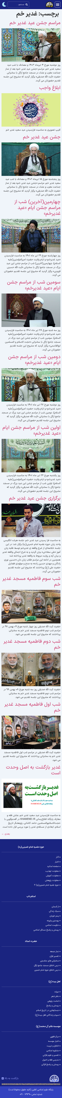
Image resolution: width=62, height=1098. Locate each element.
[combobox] (18, 5)
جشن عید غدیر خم (41, 137)
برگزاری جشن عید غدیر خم (34, 498)
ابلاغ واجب (49, 88)
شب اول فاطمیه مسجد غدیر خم (32, 707)
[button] (57, 4)
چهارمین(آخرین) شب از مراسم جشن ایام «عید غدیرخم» (37, 207)
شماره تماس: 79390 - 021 (31, 1094)
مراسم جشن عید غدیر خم (35, 23)
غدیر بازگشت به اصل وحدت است (33, 770)
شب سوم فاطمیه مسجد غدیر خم (31, 581)
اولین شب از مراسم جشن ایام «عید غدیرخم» (31, 430)
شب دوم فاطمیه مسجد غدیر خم (31, 644)
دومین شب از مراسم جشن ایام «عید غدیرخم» (34, 359)
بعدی (6, 834)
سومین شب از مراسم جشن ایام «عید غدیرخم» (33, 285)
